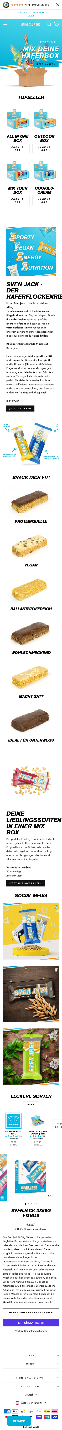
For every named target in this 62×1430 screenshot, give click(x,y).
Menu (30, 1363)
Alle (31, 1104)
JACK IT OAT (17, 149)
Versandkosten (40, 1229)
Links (30, 1355)
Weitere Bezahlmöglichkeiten (31, 1331)
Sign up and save (30, 1377)
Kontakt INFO (30, 1386)
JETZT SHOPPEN (20, 408)
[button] (11, 1136)
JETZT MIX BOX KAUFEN (25, 883)
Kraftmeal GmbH (31, 1426)
